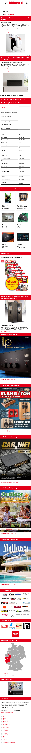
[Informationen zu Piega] (12, 611)
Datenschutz (6, 738)
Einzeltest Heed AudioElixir (5, 246)
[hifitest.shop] (15, 637)
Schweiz (6, 673)
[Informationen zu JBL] (4, 607)
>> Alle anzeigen (5, 32)
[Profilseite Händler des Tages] (15, 689)
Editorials (5, 730)
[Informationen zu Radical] (19, 611)
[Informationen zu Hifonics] (26, 603)
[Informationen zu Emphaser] (13, 599)
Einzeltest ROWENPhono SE (4, 226)
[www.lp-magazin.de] (26, 629)
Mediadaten (6, 735)
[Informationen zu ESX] (19, 599)
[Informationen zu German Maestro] (4, 603)
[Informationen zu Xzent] (19, 615)
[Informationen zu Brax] (25, 594)
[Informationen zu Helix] (19, 603)
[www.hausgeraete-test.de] (12, 629)
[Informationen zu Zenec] (26, 615)
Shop (4, 717)
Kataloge (5, 726)
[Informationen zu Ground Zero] (12, 603)
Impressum (6, 733)
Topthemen (6, 729)
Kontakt (5, 741)
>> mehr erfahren (5, 293)
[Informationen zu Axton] (18, 594)
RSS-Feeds (6, 727)
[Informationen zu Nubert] (4, 611)
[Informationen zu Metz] (17, 607)
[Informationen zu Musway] (25, 606)
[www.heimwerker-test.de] (19, 629)
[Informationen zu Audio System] (11, 595)
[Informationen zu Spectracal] (26, 611)
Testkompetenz (7, 720)
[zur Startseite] (16, 3)
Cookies (5, 739)
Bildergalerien (6, 724)
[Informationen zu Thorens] (5, 615)
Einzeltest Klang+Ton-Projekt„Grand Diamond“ (22, 206)
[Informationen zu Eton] (25, 599)
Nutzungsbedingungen (9, 742)
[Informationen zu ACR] (4, 595)
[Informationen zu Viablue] (11, 615)
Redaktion (5, 721)
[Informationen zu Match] (10, 606)
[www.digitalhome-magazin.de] (4, 629)
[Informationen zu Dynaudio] (5, 598)
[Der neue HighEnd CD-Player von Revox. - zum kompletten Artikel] (15, 82)
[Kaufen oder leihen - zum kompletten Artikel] (15, 43)
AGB (4, 736)
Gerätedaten (6, 723)
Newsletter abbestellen (7, 712)
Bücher (5, 718)
